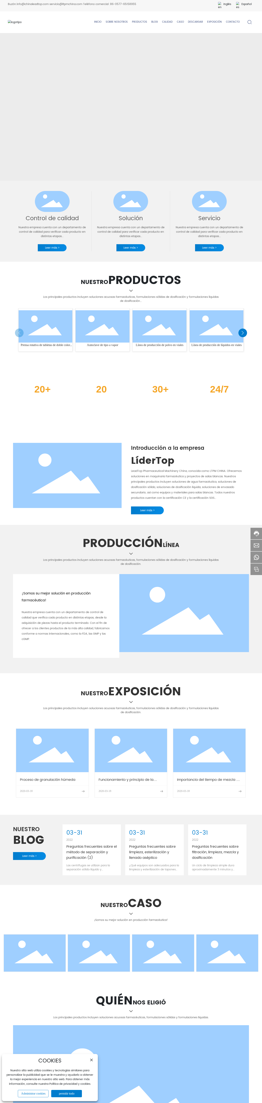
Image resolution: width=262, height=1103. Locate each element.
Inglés (227, 4)
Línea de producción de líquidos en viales (216, 345)
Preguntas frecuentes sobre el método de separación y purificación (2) (91, 852)
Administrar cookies (33, 1093)
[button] (242, 333)
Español (246, 4)
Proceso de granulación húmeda (47, 780)
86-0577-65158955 (123, 4)
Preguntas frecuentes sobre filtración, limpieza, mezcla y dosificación (215, 852)
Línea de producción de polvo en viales (159, 345)
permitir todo (66, 1093)
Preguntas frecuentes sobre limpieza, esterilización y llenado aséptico (152, 852)
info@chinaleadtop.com (33, 4)
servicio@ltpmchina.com (65, 4)
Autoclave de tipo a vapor (102, 345)
